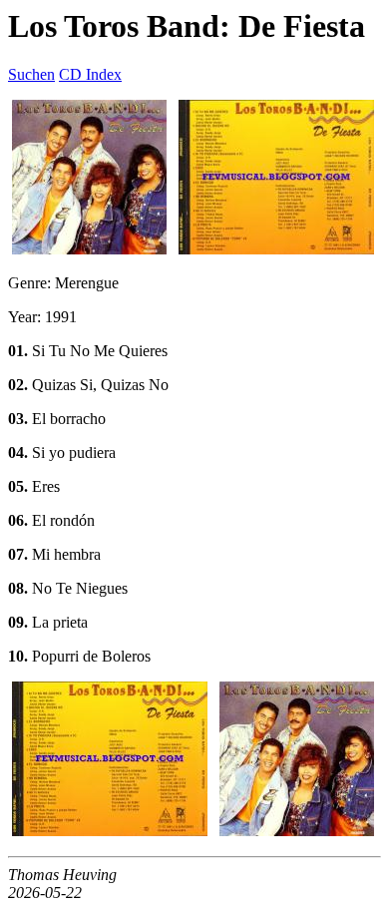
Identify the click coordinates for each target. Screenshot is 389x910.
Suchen (31, 74)
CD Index (90, 74)
